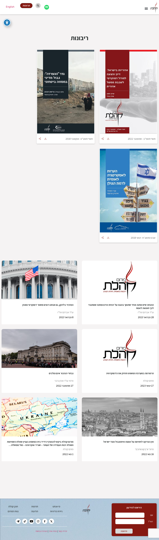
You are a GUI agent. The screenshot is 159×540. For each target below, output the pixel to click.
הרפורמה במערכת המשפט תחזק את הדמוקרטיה (130, 373)
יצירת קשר (62, 531)
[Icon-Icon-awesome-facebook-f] (44, 521)
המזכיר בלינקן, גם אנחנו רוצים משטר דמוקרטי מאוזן (47, 304)
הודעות (34, 511)
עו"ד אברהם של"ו (146, 312)
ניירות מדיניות (56, 511)
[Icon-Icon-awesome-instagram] (38, 521)
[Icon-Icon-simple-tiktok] (24, 521)
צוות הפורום (13, 511)
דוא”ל (150, 521)
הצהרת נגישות (41, 531)
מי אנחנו (56, 506)
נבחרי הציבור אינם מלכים (61, 373)
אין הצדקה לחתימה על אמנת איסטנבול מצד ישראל (128, 441)
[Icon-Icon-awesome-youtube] (31, 521)
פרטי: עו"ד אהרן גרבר (64, 380)
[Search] (38, 5)
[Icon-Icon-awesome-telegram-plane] (18, 521)
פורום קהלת (148, 380)
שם (151, 515)
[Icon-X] (51, 521)
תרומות (34, 506)
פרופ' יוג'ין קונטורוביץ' (144, 449)
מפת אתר (53, 531)
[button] (146, 8)
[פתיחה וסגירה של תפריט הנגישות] (7, 22)
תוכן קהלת (13, 506)
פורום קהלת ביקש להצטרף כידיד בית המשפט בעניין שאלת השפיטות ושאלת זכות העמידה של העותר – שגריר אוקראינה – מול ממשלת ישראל (40, 445)
